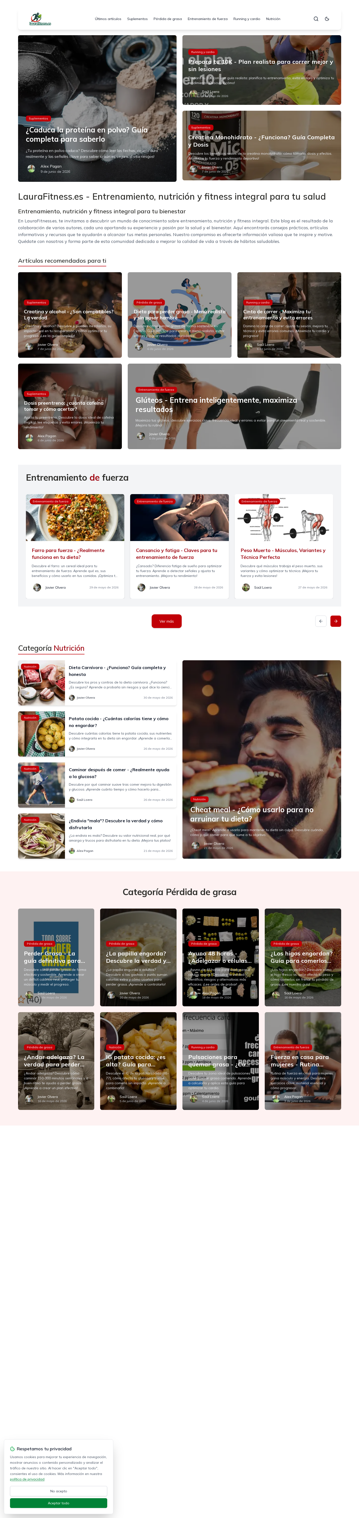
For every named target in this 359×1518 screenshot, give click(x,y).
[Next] (335, 621)
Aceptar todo (58, 1503)
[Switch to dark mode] (327, 18)
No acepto (58, 1491)
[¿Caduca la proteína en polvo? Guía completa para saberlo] (97, 108)
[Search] (316, 19)
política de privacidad (27, 1479)
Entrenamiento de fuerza (208, 19)
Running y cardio (246, 19)
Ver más (166, 621)
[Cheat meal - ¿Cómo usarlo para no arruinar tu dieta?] (261, 759)
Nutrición (273, 19)
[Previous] (321, 621)
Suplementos (137, 19)
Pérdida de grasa (168, 19)
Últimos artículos (108, 19)
